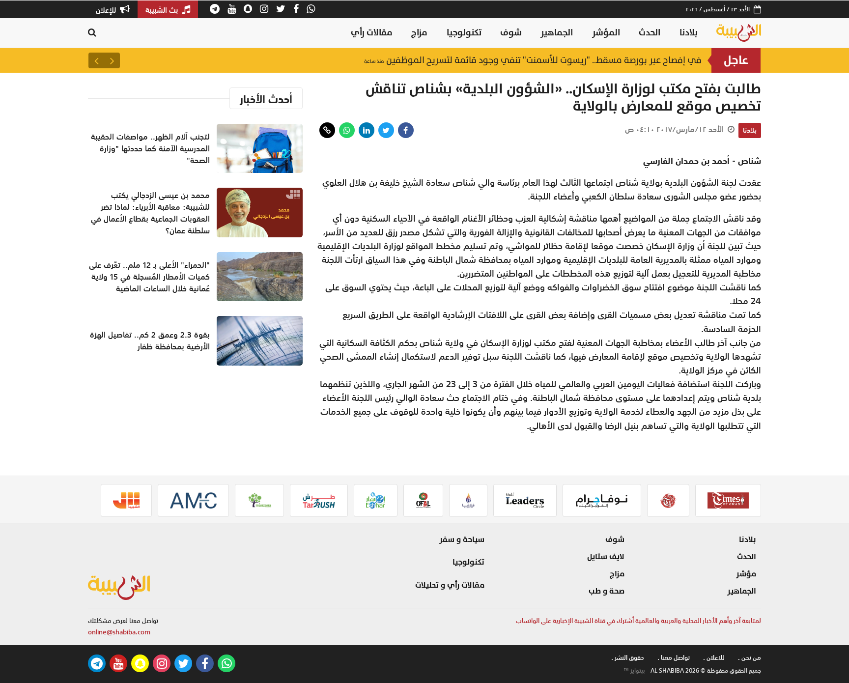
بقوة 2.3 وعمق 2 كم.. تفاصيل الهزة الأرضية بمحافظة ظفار (150, 340)
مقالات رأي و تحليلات (449, 585)
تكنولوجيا (464, 32)
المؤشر (606, 32)
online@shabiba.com (119, 632)
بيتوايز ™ (634, 670)
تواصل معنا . (673, 657)
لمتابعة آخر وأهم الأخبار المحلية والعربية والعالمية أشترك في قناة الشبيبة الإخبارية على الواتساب (638, 620)
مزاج (419, 32)
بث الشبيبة (162, 9)
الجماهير (556, 32)
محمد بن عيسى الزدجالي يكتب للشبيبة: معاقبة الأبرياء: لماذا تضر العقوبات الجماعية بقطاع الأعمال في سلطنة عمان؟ (150, 212)
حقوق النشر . (627, 657)
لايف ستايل (605, 556)
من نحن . (749, 657)
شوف (511, 32)
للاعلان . (714, 657)
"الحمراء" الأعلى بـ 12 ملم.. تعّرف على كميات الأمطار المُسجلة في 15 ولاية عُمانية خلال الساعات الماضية (149, 276)
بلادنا (688, 32)
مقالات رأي (372, 32)
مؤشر (746, 574)
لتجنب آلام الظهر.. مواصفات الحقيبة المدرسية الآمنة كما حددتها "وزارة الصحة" (150, 148)
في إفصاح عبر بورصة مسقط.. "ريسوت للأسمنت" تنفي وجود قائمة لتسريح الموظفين (533, 60)
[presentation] (112, 60)
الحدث (649, 32)
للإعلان (107, 9)
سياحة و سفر (461, 539)
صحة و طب (606, 591)
